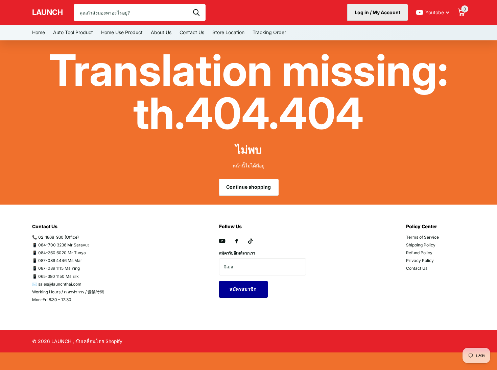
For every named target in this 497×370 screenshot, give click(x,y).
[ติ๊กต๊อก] (250, 241)
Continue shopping (248, 187)
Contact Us (192, 32)
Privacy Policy (420, 260)
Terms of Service (422, 237)
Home (38, 32)
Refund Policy (419, 252)
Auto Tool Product (73, 32)
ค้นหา (196, 12)
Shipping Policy (420, 244)
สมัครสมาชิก (243, 289)
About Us (161, 32)
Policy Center (421, 226)
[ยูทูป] (222, 241)
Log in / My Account (377, 12)
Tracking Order (269, 32)
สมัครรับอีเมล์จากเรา (237, 253)
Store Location (228, 32)
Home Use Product (122, 32)
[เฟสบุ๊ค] (236, 241)
